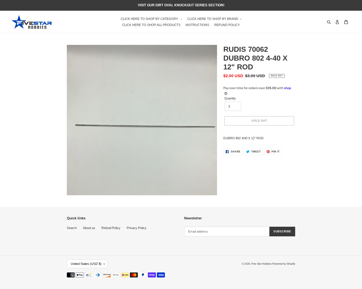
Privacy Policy (136, 228)
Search (72, 228)
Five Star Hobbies (261, 263)
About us (89, 228)
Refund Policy (110, 228)
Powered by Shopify (283, 263)
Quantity (230, 98)
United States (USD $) (86, 264)
